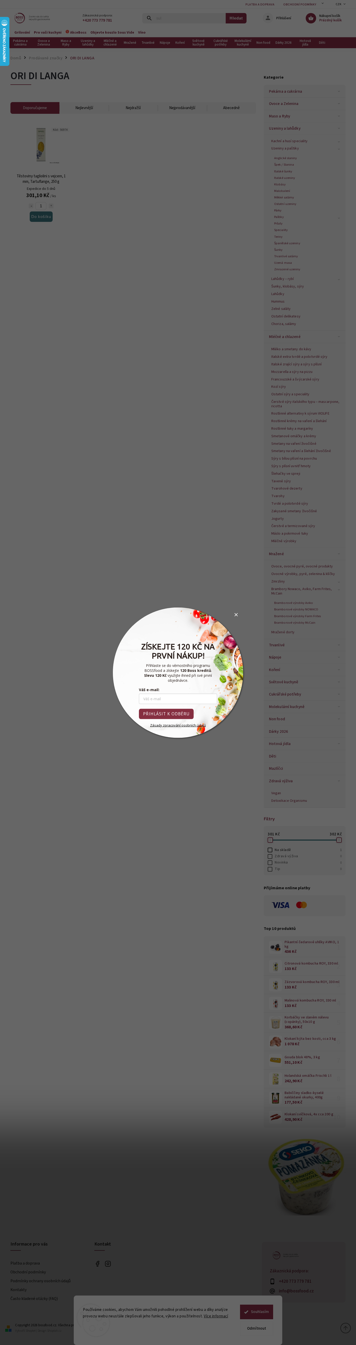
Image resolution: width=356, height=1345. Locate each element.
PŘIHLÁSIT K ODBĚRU (166, 713)
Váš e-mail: (149, 689)
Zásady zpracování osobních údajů (178, 725)
